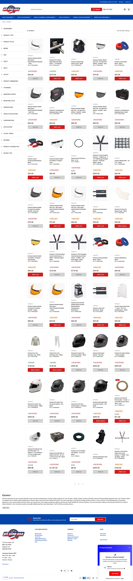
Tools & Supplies (64, 17)
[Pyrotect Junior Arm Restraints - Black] (100, 290)
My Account (38, 533)
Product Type (8, 35)
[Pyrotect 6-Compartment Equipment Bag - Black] (122, 94)
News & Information (73, 537)
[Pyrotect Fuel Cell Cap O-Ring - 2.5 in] (78, 143)
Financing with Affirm (41, 540)
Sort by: (123, 30)
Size (4, 55)
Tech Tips (37, 537)
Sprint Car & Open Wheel (101, 17)
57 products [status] (30, 30)
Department (7, 28)
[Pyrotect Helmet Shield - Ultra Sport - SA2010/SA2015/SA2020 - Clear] (35, 46)
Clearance (103, 535)
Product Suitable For (11, 146)
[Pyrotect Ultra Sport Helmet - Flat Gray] (100, 341)
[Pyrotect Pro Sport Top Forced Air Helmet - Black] (78, 341)
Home (3, 22)
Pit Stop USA (10, 578)
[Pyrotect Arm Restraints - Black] (100, 193)
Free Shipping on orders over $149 (108, 2)
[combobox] (65, 9)
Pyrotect (9, 22)
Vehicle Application (10, 114)
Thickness (7, 87)
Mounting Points (9, 94)
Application (7, 127)
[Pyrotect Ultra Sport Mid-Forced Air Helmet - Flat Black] (100, 386)
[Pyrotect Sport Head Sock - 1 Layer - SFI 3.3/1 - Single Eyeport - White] (122, 290)
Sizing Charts (38, 535)
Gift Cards (103, 533)
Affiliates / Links (72, 538)
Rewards (121, 2)
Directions (5, 564)
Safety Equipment (7, 17)
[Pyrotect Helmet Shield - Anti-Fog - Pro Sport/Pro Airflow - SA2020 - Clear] (100, 46)
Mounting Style (9, 101)
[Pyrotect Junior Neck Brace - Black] (122, 46)
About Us (70, 533)
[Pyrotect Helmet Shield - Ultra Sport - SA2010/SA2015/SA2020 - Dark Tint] (35, 94)
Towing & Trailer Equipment (81, 17)
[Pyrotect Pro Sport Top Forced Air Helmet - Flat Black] (57, 386)
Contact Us (128, 2)
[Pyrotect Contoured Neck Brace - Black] (100, 242)
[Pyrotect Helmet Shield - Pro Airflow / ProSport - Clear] (57, 143)
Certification (8, 107)
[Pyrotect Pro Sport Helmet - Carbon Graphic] (122, 341)
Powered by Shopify (19, 578)
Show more (6, 507)
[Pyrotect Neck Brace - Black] (122, 242)
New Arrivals (103, 539)
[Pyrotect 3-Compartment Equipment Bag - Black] (57, 94)
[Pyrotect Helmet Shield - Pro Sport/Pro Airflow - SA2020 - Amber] (35, 290)
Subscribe (100, 519)
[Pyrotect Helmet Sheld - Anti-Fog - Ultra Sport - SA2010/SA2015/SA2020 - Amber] (57, 193)
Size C (5, 68)
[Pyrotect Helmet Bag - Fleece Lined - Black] (78, 46)
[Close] (129, 548)
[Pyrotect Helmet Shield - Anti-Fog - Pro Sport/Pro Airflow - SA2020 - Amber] (78, 94)
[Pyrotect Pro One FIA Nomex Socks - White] (122, 193)
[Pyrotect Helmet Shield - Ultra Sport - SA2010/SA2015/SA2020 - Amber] (57, 290)
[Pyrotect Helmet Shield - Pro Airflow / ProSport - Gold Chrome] (35, 242)
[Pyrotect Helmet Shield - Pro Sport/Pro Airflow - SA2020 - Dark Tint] (35, 193)
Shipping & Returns (40, 538)
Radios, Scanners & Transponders (44, 17)
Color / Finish (8, 133)
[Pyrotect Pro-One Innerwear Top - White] (35, 341)
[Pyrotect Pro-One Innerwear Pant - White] (57, 341)
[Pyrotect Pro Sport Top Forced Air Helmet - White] (35, 386)
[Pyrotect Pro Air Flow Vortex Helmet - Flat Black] (78, 386)
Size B (5, 61)
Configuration (8, 120)
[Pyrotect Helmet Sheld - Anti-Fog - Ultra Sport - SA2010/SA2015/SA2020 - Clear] (78, 193)
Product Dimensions (10, 81)
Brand (5, 48)
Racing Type (7, 153)
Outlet (5, 74)
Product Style (8, 42)
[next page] (83, 484)
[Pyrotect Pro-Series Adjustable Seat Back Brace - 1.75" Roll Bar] (57, 46)
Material (6, 140)
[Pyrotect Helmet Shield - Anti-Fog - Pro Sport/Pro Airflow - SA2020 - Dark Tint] (100, 94)
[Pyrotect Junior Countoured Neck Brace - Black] (35, 143)
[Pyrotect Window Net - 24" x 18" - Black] (122, 143)
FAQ (36, 542)
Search (98, 9)
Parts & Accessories (23, 17)
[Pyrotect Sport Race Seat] (100, 436)
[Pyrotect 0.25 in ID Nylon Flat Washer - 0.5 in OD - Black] (78, 436)
